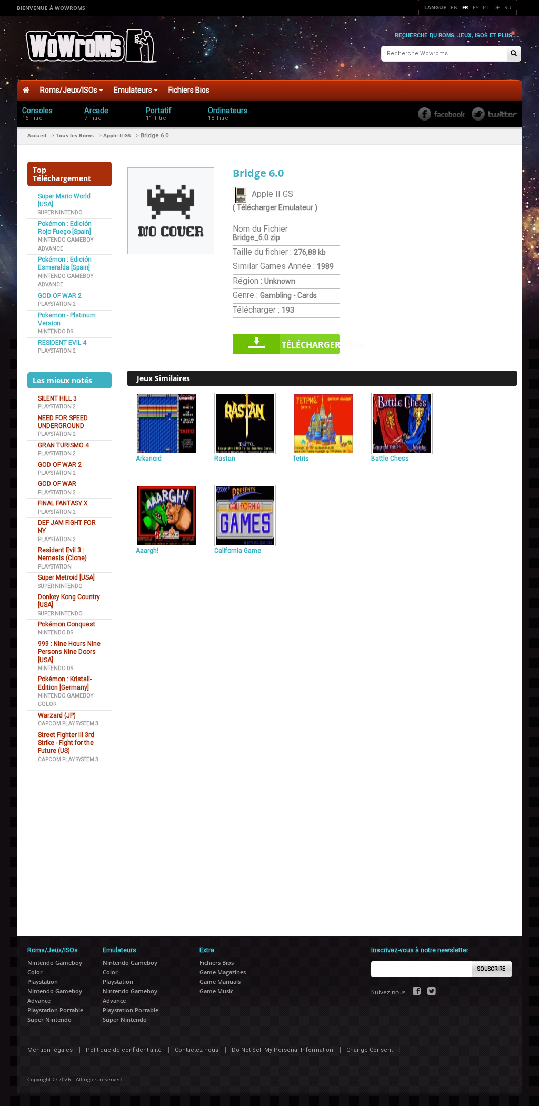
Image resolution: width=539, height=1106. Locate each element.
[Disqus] (322, 701)
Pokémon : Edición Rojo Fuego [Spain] (65, 227)
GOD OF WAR (57, 483)
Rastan (224, 458)
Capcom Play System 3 (68, 723)
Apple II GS (117, 135)
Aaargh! (147, 550)
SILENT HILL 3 (57, 398)
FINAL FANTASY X (63, 503)
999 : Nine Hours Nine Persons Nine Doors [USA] (69, 652)
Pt (486, 7)
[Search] (514, 54)
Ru (507, 7)
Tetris (301, 458)
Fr (465, 7)
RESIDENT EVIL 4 (62, 342)
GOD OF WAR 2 (60, 296)
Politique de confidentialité (124, 1050)
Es (475, 7)
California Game (237, 550)
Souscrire (491, 969)
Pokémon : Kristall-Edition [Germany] (65, 683)
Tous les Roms (75, 135)
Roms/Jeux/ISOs (69, 90)
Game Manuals (220, 981)
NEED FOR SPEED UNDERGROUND (63, 422)
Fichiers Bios (188, 90)
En (454, 7)
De (496, 7)
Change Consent (369, 1050)
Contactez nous (196, 1050)
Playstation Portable (55, 1010)
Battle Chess (390, 458)
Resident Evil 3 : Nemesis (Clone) (62, 554)
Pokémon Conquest (66, 624)
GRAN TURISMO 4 (63, 445)
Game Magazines (222, 972)
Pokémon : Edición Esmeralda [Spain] (65, 263)
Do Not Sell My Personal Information (282, 1050)
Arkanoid (149, 458)
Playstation (55, 567)
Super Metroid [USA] (66, 577)
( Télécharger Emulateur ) (275, 207)
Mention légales (50, 1050)
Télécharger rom (311, 345)
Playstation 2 (57, 304)
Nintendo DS (55, 331)
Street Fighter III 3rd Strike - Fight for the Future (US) (66, 743)
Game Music (216, 991)
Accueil (36, 135)
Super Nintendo (60, 212)
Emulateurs (134, 90)
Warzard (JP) (57, 715)
